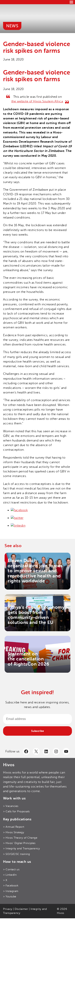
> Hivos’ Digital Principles (19, 843)
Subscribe (37, 730)
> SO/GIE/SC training (16, 854)
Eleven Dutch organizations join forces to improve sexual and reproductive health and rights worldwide (35, 570)
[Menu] (71, 2)
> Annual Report (13, 826)
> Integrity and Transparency (21, 848)
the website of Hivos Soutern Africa (37, 101)
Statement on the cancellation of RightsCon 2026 (28, 659)
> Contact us (11, 869)
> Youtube (9, 896)
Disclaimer (21, 909)
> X (5, 880)
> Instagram (10, 891)
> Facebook (10, 885)
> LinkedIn (10, 874)
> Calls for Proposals (16, 811)
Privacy (7, 909)
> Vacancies (10, 806)
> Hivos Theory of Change (20, 837)
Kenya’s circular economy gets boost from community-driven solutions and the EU (36, 615)
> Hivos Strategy (13, 832)
